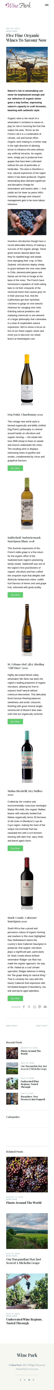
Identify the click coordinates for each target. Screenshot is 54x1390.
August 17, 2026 (29, 1048)
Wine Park (11, 31)
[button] (15, 468)
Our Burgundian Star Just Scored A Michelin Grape (34, 1067)
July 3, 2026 (27, 1093)
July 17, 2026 (27, 1078)
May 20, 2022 (13, 28)
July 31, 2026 (27, 1063)
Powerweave (32, 1368)
